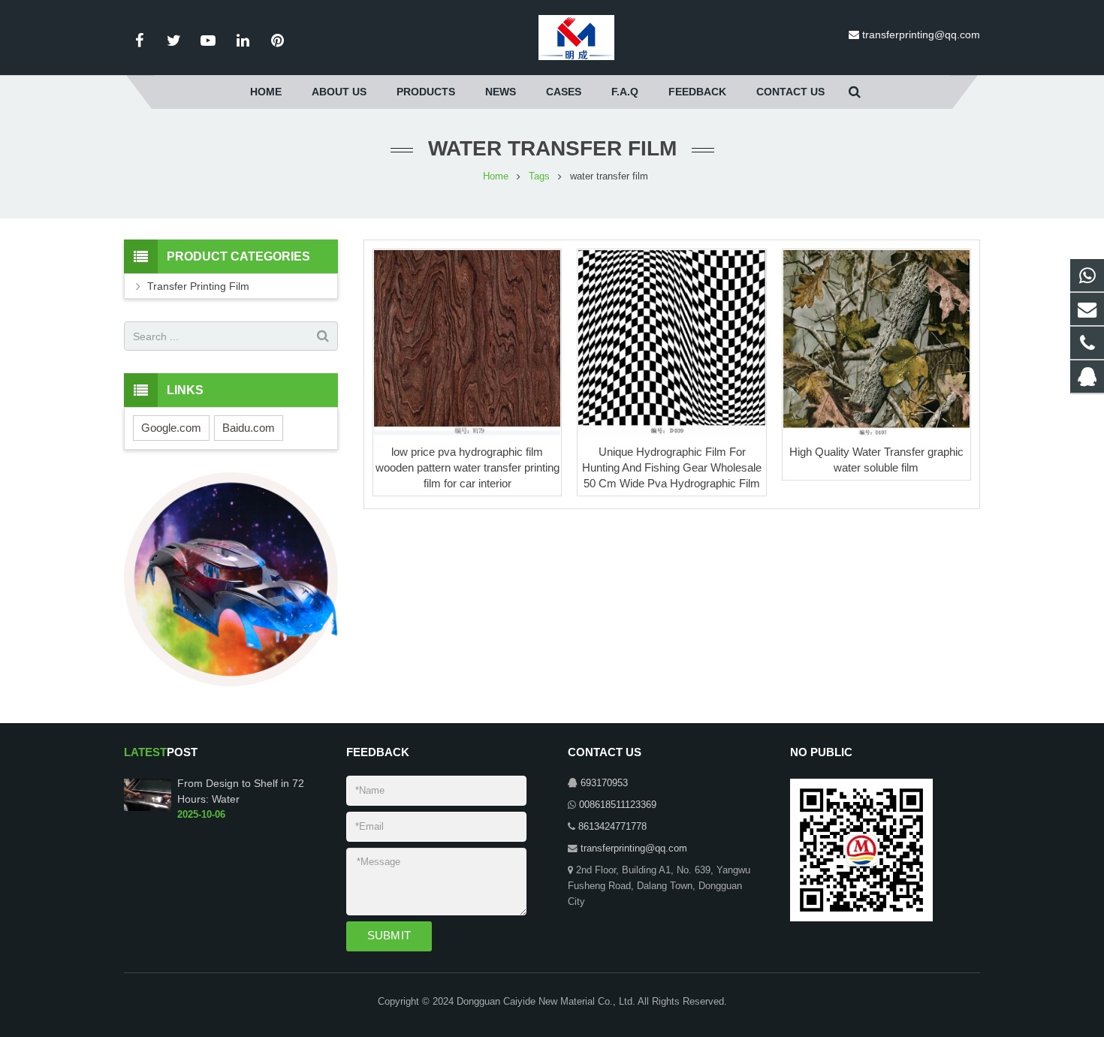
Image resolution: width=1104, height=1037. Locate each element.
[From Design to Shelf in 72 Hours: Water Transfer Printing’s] (147, 808)
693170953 (604, 783)
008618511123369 (617, 805)
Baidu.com (248, 427)
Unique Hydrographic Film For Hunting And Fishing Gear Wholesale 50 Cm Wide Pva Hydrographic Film (672, 467)
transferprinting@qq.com (921, 35)
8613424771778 (612, 826)
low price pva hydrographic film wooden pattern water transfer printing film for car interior (468, 467)
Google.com (171, 427)
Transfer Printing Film (198, 286)
